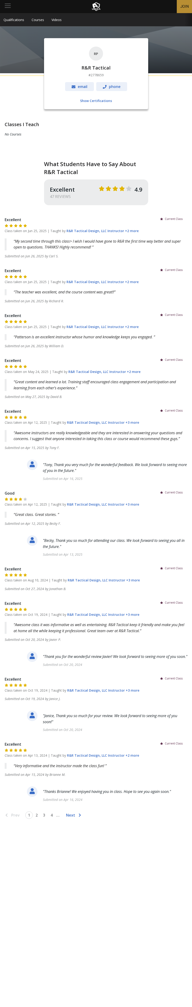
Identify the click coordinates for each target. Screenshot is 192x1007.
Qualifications (14, 20)
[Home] (96, 6)
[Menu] (7, 6)
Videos (57, 20)
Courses (38, 20)
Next (70, 815)
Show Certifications (96, 101)
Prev (15, 815)
